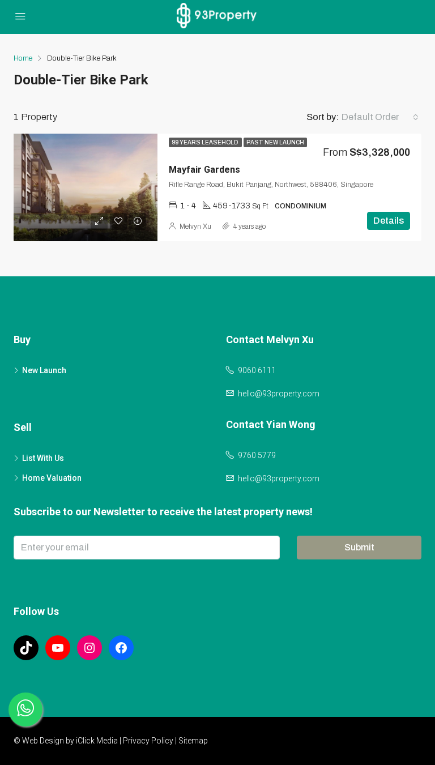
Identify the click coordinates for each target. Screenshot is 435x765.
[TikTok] (26, 647)
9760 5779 (257, 455)
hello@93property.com (278, 393)
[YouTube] (57, 647)
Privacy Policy (148, 740)
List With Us (43, 458)
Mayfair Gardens (204, 169)
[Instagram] (89, 647)
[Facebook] (121, 647)
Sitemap (193, 740)
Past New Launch (275, 142)
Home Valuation (52, 477)
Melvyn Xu (195, 226)
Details (388, 220)
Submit (359, 547)
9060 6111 (257, 370)
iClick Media (97, 740)
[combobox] (380, 117)
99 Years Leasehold (205, 142)
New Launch (44, 370)
